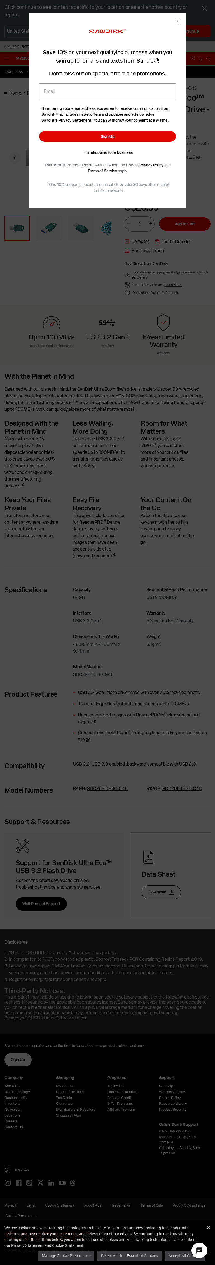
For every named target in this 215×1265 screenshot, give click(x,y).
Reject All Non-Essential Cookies (129, 1255)
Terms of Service (102, 170)
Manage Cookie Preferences (66, 1255)
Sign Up (107, 136)
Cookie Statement (67, 1245)
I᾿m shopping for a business (109, 152)
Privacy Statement (27, 1245)
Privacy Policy (151, 164)
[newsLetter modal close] (177, 22)
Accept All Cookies (185, 1255)
